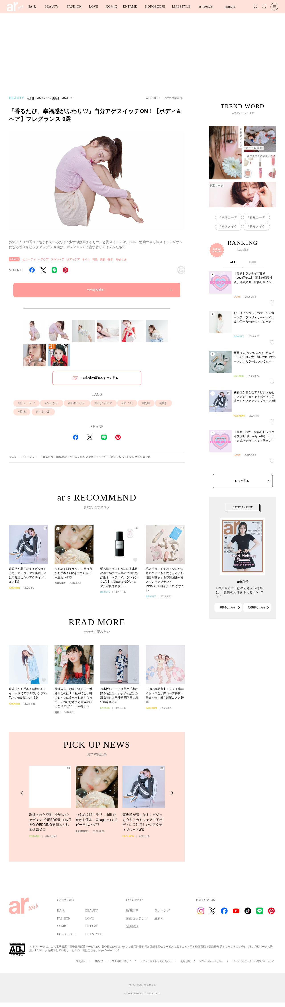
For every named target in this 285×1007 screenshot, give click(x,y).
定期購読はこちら (256, 607)
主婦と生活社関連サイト (142, 985)
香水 (110, 259)
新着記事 (132, 910)
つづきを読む (95, 290)
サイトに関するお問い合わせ (156, 961)
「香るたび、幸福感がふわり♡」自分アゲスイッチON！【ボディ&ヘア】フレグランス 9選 (95, 457)
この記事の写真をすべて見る (99, 377)
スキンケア (57, 259)
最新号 (159, 918)
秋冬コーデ (229, 217)
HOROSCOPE (155, 6)
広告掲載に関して (121, 961)
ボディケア (73, 259)
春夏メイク (257, 226)
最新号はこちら (227, 607)
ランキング (162, 910)
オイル (86, 259)
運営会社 (81, 961)
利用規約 (185, 961)
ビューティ (29, 259)
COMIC (111, 6)
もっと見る (241, 481)
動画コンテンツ (137, 918)
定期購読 (132, 926)
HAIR (32, 6)
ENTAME (130, 6)
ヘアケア (43, 259)
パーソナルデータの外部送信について (253, 961)
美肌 (102, 259)
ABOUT (99, 961)
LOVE (93, 6)
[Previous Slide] (22, 793)
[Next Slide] (172, 793)
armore (230, 6)
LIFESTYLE (181, 6)
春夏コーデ (257, 217)
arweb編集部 (174, 98)
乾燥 (95, 259)
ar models (206, 6)
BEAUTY (51, 6)
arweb (12, 457)
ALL (233, 262)
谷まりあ (121, 259)
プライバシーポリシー (211, 961)
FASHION (74, 6)
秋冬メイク (229, 226)
